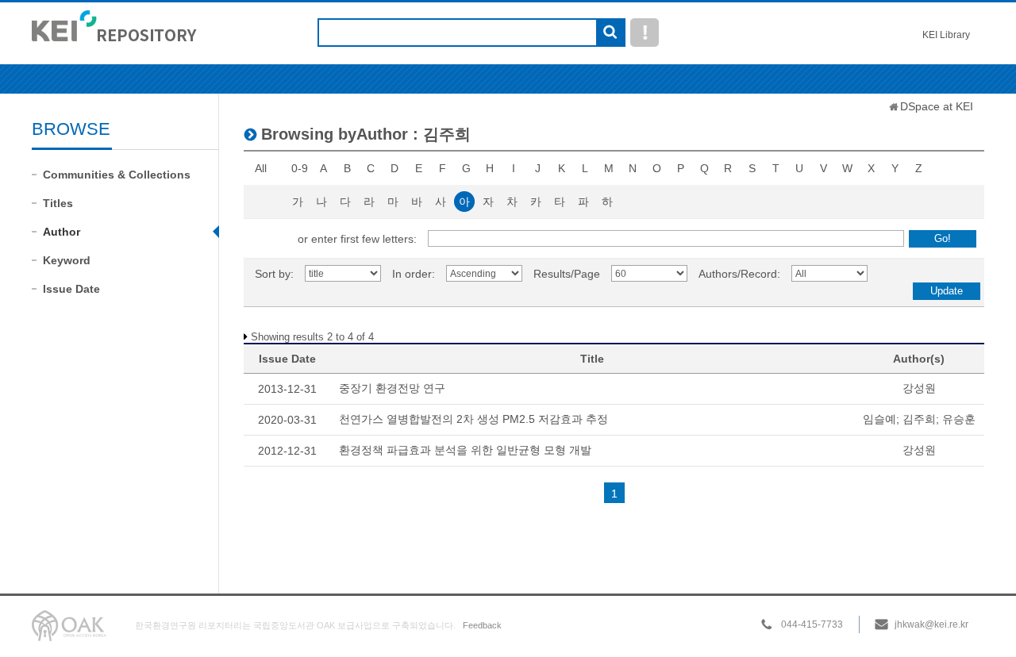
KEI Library (946, 34)
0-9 (299, 168)
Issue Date (71, 288)
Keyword (66, 260)
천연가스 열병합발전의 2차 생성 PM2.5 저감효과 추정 (473, 419)
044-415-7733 (812, 624)
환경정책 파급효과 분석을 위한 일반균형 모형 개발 (465, 450)
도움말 (644, 32)
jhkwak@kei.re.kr (931, 624)
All (261, 168)
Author (61, 231)
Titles (58, 203)
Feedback (482, 625)
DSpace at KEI (936, 106)
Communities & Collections (116, 174)
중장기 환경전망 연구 (392, 388)
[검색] (610, 33)
